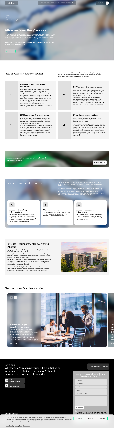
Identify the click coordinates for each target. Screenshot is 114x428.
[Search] (72, 3)
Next (15, 297)
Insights (62, 3)
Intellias (8, 15)
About (57, 3)
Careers (68, 3)
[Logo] (11, 3)
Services (43, 3)
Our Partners (9, 18)
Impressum (26, 426)
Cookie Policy (10, 426)
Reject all (90, 418)
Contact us (101, 3)
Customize (102, 418)
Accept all (79, 418)
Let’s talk (11, 51)
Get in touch (98, 162)
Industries (50, 3)
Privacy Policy (18, 426)
